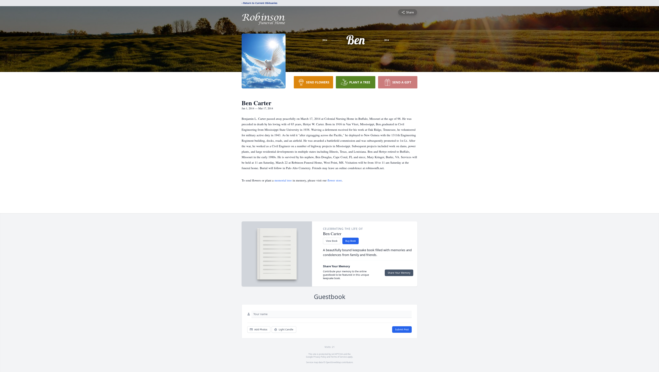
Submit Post (402, 329)
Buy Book (350, 240)
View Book (331, 240)
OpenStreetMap (333, 362)
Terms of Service (339, 356)
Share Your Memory (399, 272)
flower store (334, 180)
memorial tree (283, 180)
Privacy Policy (319, 356)
